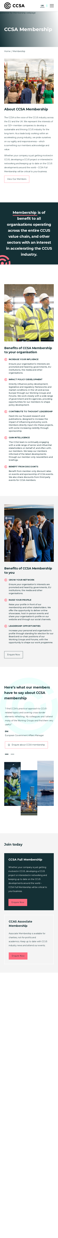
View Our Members (16, 179)
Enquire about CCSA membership (28, 744)
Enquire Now (13, 654)
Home (7, 51)
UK (42, 5)
